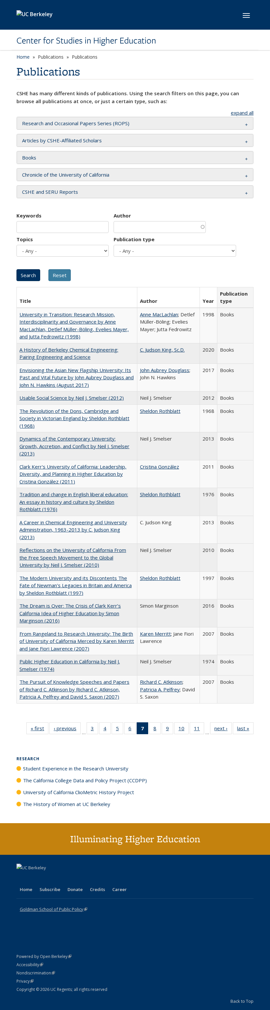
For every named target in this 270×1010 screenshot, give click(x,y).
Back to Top (242, 1001)
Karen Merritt (155, 633)
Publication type (134, 239)
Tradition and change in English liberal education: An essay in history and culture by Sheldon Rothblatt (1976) (73, 501)
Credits (97, 889)
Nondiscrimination (35, 973)
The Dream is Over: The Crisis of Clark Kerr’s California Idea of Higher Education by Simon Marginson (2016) (70, 613)
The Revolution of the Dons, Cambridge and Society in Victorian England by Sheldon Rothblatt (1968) (74, 418)
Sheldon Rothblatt (160, 411)
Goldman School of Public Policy (53, 909)
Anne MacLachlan (159, 314)
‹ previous (67, 730)
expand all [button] (242, 112)
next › (223, 730)
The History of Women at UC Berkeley (66, 804)
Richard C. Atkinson (161, 681)
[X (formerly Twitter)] (22, 878)
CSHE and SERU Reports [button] (50, 191)
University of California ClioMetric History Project (78, 792)
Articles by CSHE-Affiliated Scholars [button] (62, 140)
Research (28, 759)
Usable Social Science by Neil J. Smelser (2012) (71, 397)
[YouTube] (48, 878)
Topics (24, 239)
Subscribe (50, 889)
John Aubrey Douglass (164, 370)
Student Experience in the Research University (75, 768)
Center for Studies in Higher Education (86, 40)
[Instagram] (61, 878)
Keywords (28, 215)
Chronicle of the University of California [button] (65, 174)
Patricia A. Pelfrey (160, 689)
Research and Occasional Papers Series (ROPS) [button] (75, 123)
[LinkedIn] (35, 878)
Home (23, 57)
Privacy (25, 981)
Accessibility (29, 964)
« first (39, 730)
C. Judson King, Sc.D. (162, 349)
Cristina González (159, 466)
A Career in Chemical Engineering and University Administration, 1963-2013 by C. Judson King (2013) (73, 529)
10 (183, 730)
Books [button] (29, 157)
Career (119, 889)
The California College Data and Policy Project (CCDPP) (85, 780)
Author (122, 215)
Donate (75, 889)
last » (245, 730)
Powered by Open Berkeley (43, 956)
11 (199, 730)
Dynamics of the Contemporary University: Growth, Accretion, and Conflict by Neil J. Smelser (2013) (74, 446)
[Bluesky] (73, 878)
